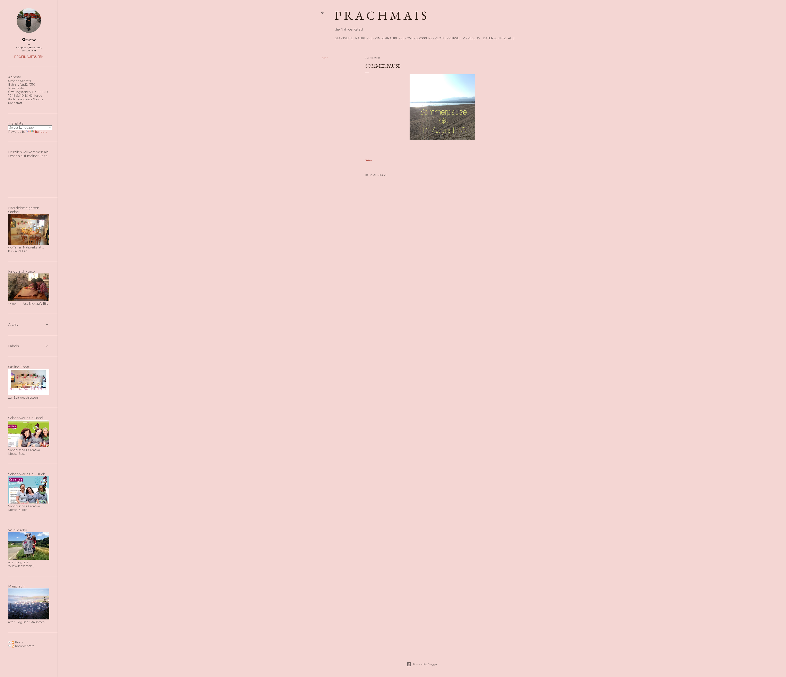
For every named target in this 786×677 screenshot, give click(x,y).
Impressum (471, 38)
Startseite (344, 38)
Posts (18, 642)
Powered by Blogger (425, 664)
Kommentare (24, 646)
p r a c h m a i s (381, 15)
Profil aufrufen (29, 57)
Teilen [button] (324, 58)
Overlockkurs (419, 38)
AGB (511, 38)
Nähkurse (364, 38)
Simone (28, 39)
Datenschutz (494, 38)
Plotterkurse (447, 38)
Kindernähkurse (389, 38)
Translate (41, 132)
